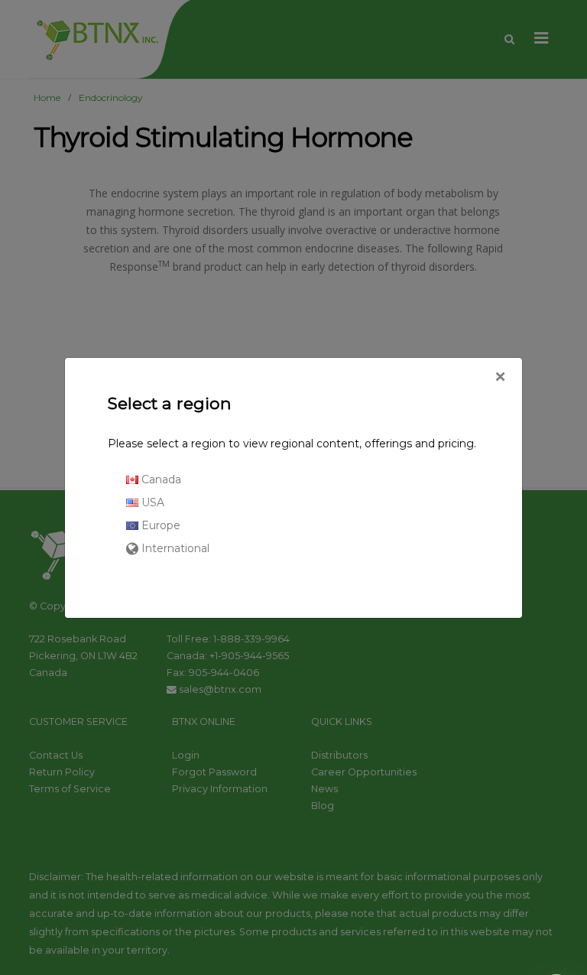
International (173, 548)
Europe (159, 525)
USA (151, 502)
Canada (159, 479)
